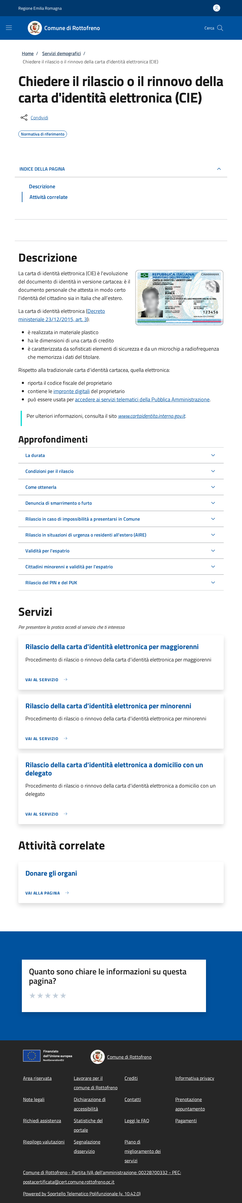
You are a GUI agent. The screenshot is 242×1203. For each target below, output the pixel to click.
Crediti (131, 1078)
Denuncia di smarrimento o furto (58, 502)
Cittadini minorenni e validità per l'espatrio (69, 566)
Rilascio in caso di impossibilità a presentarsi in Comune (82, 518)
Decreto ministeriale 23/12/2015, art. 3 (61, 315)
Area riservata (37, 1078)
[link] (47, 679)
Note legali (34, 1099)
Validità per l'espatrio (47, 550)
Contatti (133, 1099)
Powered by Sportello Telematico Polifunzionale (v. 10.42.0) (81, 1193)
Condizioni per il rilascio (49, 471)
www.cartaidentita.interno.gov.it (151, 416)
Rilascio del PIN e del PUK (51, 582)
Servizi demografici (61, 53)
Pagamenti (186, 1120)
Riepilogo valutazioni (44, 1141)
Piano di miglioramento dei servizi (143, 1151)
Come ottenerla (40, 487)
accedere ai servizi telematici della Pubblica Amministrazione (142, 399)
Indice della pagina (42, 168)
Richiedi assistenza (42, 1120)
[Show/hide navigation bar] (9, 28)
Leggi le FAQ (137, 1120)
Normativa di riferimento (42, 133)
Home (28, 53)
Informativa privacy (194, 1078)
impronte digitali (71, 391)
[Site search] (220, 28)
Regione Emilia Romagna (40, 8)
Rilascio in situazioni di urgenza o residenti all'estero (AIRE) (85, 534)
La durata (35, 455)
